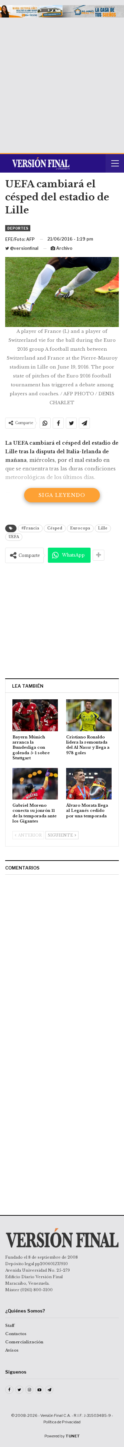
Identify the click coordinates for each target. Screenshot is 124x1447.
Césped (54, 528)
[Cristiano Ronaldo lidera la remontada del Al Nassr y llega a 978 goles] (89, 715)
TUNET (72, 1436)
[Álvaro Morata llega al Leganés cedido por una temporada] (89, 784)
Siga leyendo (62, 495)
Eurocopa (80, 528)
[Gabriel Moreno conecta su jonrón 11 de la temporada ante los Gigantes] (35, 784)
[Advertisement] (62, 82)
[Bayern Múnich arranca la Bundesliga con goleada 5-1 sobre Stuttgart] (35, 715)
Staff (9, 1325)
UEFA (14, 537)
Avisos (12, 1350)
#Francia (30, 528)
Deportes (17, 228)
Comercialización (24, 1342)
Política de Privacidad (62, 1422)
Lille (102, 528)
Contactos (16, 1333)
